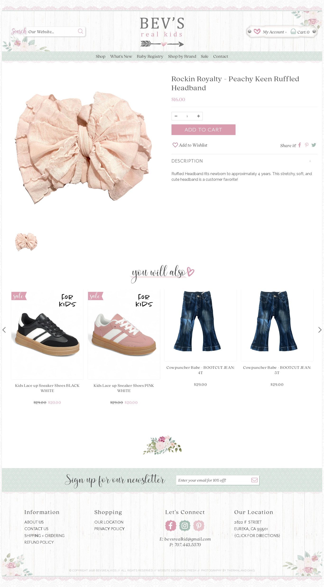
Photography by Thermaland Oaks (228, 570)
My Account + (275, 32)
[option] (83, 149)
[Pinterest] (199, 525)
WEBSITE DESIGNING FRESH (177, 570)
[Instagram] (185, 525)
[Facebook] (171, 525)
